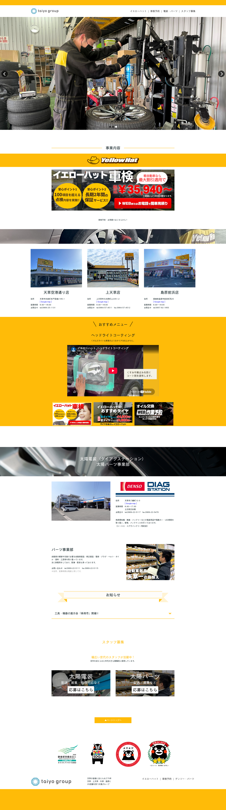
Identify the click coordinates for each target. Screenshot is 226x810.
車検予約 (155, 11)
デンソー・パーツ (184, 779)
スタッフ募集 (188, 11)
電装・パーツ (170, 11)
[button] (110, 127)
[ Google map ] (46, 302)
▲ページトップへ (113, 720)
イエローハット (138, 11)
